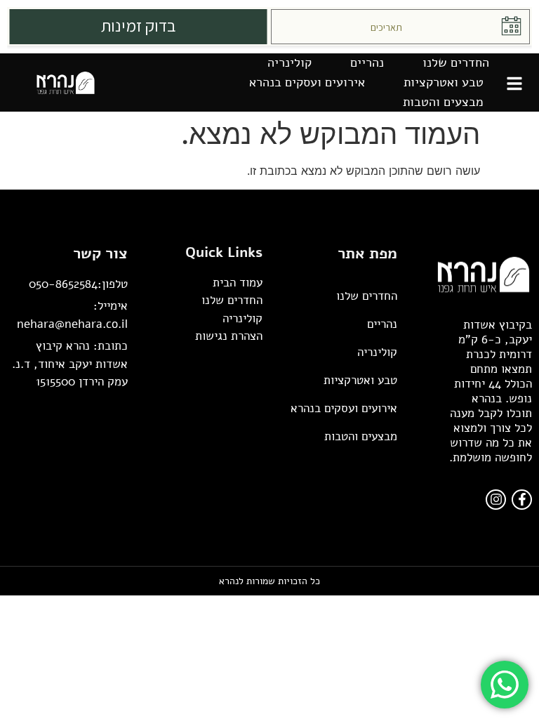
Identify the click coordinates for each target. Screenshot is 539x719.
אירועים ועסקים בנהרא (307, 82)
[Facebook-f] (522, 499)
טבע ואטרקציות (444, 82)
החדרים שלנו (455, 62)
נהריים (367, 62)
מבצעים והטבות (443, 101)
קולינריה (289, 62)
